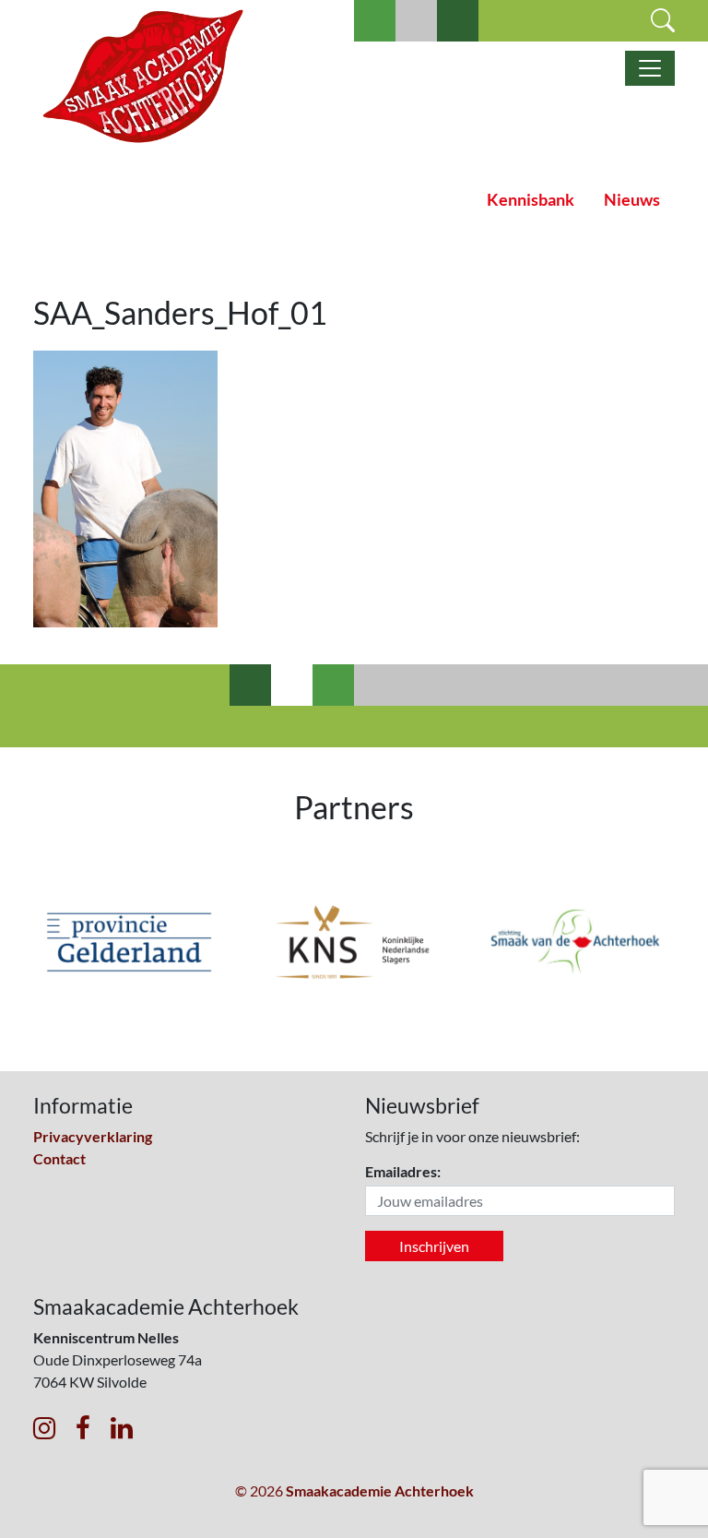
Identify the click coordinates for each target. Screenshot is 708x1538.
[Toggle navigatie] (650, 68)
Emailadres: (403, 1171)
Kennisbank (530, 199)
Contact (59, 1158)
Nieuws (632, 199)
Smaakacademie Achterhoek (380, 1490)
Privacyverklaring (92, 1136)
